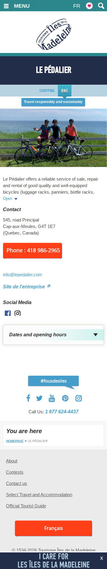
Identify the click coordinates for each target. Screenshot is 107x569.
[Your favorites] (89, 5)
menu (22, 6)
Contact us (16, 483)
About (11, 460)
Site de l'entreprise (24, 286)
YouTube (52, 398)
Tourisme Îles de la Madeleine (53, 34)
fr (76, 6)
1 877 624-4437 (61, 411)
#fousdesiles (54, 381)
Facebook (28, 398)
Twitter (39, 398)
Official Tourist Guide (26, 505)
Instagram (78, 398)
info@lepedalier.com (22, 274)
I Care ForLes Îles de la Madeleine (54, 560)
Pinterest (65, 398)
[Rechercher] (101, 5)
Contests (14, 472)
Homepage (14, 441)
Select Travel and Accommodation (39, 494)
